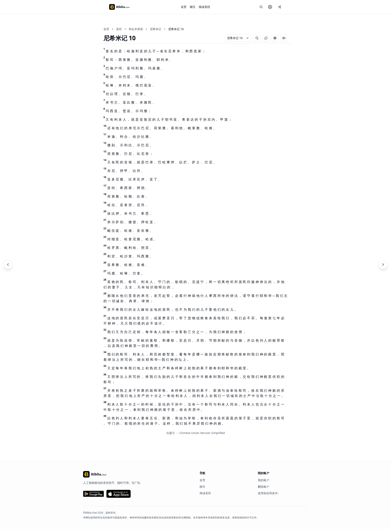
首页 (184, 7)
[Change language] (270, 7)
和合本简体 (136, 29)
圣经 (119, 29)
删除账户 (263, 487)
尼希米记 (155, 29)
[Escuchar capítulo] (284, 38)
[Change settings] (275, 38)
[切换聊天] (266, 38)
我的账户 (263, 480)
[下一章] (383, 264)
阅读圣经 (204, 7)
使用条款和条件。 (269, 493)
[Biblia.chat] (119, 7)
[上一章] (8, 264)
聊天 (193, 7)
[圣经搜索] (261, 7)
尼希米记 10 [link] (176, 29)
